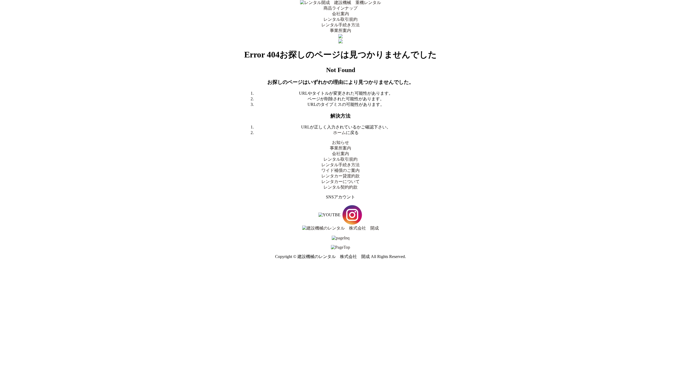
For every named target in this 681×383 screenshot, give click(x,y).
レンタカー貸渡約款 (340, 176)
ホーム (339, 132)
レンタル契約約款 (340, 187)
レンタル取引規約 (340, 19)
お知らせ (340, 142)
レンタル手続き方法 (340, 25)
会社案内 (340, 13)
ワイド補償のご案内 (340, 170)
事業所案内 (340, 30)
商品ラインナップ (340, 8)
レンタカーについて (340, 181)
